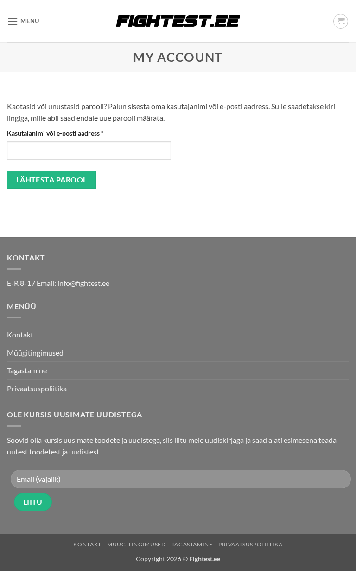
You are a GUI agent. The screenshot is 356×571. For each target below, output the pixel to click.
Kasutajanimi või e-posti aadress (66, 133)
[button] (23, 21)
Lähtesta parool (51, 179)
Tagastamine (27, 370)
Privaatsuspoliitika (37, 388)
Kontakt (20, 334)
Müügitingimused (35, 352)
